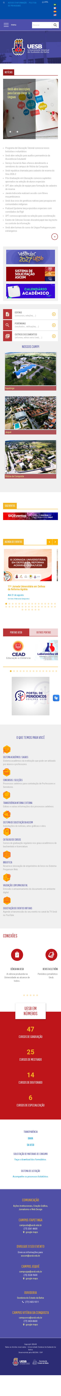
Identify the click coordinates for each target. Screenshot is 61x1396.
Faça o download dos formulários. (31, 1159)
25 (32, 607)
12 (42, 604)
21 (19, 607)
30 (48, 607)
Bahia (30, 1138)
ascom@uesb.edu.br (30, 1255)
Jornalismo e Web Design (30, 1209)
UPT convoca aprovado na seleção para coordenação (30, 216)
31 (52, 607)
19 (13, 607)
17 (6, 607)
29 (45, 607)
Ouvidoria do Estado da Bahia (30, 1298)
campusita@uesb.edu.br (30, 1225)
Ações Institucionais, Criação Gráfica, (30, 1206)
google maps (31, 1232)
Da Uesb (30, 1145)
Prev (49, 542)
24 (29, 607)
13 (45, 604)
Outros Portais (43, 632)
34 (26, 609)
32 (55, 607)
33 (22, 609)
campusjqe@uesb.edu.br (30, 1271)
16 (55, 604)
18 (9, 607)
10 (35, 604)
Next (55, 542)
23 (26, 607)
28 (42, 607)
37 (35, 609)
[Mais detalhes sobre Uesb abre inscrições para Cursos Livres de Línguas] (30, 138)
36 (32, 609)
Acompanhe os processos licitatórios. (30, 1176)
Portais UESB (16, 632)
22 (22, 607)
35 (29, 609)
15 (52, 604)
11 (39, 604)
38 (39, 609)
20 (16, 607)
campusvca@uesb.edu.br (30, 1317)
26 (35, 607)
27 (39, 607)
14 (48, 604)
